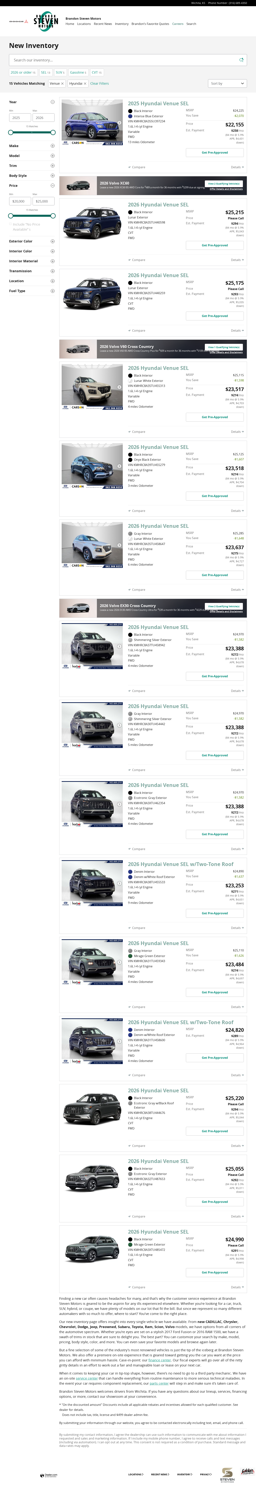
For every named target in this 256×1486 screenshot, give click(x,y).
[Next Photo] (119, 123)
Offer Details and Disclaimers (226, 189)
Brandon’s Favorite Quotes (150, 24)
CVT (97, 72)
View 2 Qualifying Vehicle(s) (224, 184)
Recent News (103, 24)
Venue (55, 83)
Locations (84, 24)
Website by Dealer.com (48, 1476)
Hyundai (75, 83)
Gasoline (78, 72)
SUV (60, 72)
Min (11, 110)
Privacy (205, 1474)
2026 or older (23, 72)
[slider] (10, 132)
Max (35, 110)
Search (191, 24)
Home (70, 24)
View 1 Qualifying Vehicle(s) (224, 348)
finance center (159, 1360)
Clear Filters (99, 83)
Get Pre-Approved (215, 152)
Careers (177, 24)
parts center (159, 1383)
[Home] (19, 21)
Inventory (122, 24)
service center (87, 1378)
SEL (45, 72)
